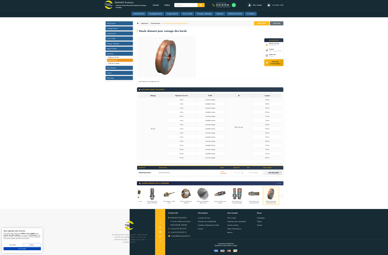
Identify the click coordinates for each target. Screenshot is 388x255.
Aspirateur (219, 14)
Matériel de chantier (235, 14)
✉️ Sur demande (272, 173)
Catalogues (261, 218)
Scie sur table (111, 39)
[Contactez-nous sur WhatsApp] (234, 5)
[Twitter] (160, 227)
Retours (229, 232)
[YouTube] (160, 232)
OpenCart (230, 243)
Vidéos (167, 5)
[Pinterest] (160, 241)
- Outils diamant (112, 60)
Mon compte (231, 218)
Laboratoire (110, 54)
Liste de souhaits (232, 225)
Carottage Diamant (155, 14)
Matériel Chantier (112, 49)
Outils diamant (111, 23)
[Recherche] (201, 5)
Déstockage (110, 78)
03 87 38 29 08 (222, 5)
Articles (259, 225)
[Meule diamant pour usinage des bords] (166, 57)
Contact (156, 5)
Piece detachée (111, 68)
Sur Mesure (251, 14)
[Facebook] (160, 222)
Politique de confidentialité (207, 221)
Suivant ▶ (276, 23)
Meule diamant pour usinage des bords (175, 23)
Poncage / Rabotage (204, 14)
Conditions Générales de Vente (208, 225)
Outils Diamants (139, 14)
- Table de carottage (113, 63)
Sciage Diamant (172, 14)
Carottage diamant (112, 28)
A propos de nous (204, 218)
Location (109, 73)
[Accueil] (137, 23)
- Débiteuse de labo (113, 57)
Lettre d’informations (234, 229)
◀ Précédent (261, 23)
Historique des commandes (236, 221)
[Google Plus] (160, 236)
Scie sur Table (187, 14)
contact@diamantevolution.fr (223, 7)
